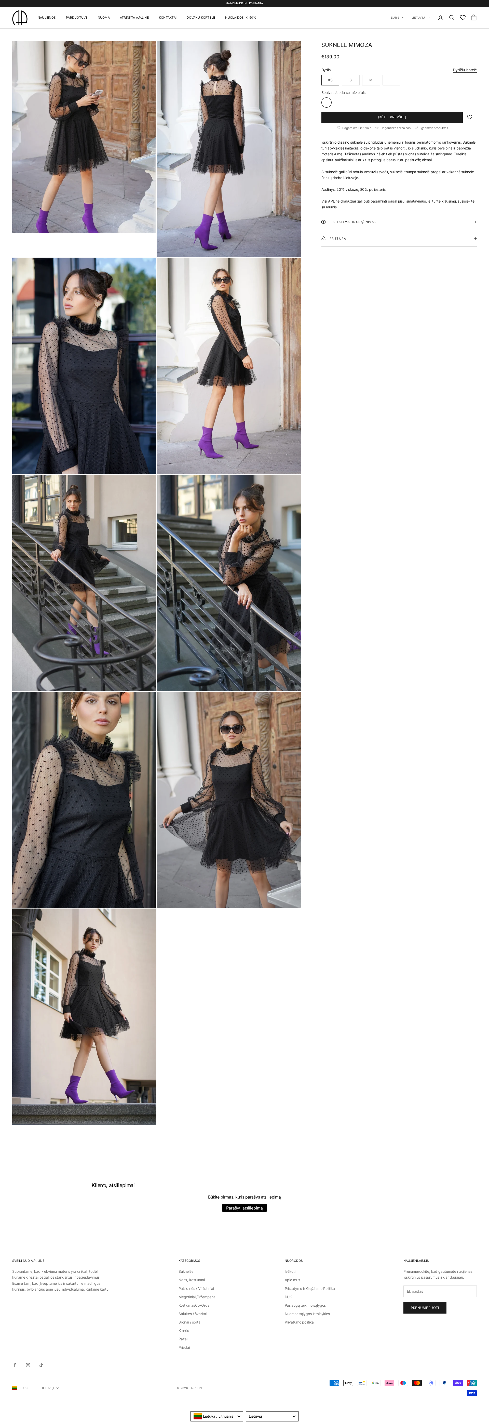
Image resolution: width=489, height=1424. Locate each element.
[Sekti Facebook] (14, 1365)
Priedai (184, 1347)
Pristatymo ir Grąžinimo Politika (310, 1288)
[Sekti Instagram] (28, 1365)
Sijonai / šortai (190, 1322)
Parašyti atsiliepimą (244, 1208)
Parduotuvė (76, 17)
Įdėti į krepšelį (392, 117)
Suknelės (186, 1271)
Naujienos (47, 17)
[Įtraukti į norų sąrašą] (469, 117)
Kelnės (184, 1330)
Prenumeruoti (425, 1308)
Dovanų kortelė (201, 17)
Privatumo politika (299, 1322)
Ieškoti (290, 1271)
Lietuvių (418, 17)
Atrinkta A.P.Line (134, 17)
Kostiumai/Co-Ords (194, 1305)
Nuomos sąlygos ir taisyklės (307, 1314)
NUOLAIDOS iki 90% (240, 17)
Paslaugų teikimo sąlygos (305, 1305)
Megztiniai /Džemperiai (197, 1297)
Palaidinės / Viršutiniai (196, 1288)
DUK (288, 1297)
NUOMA (104, 17)
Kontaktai (167, 17)
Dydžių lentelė (465, 69)
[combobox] (217, 1416)
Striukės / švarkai (193, 1314)
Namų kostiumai (192, 1280)
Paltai (183, 1339)
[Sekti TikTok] (41, 1365)
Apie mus (292, 1280)
